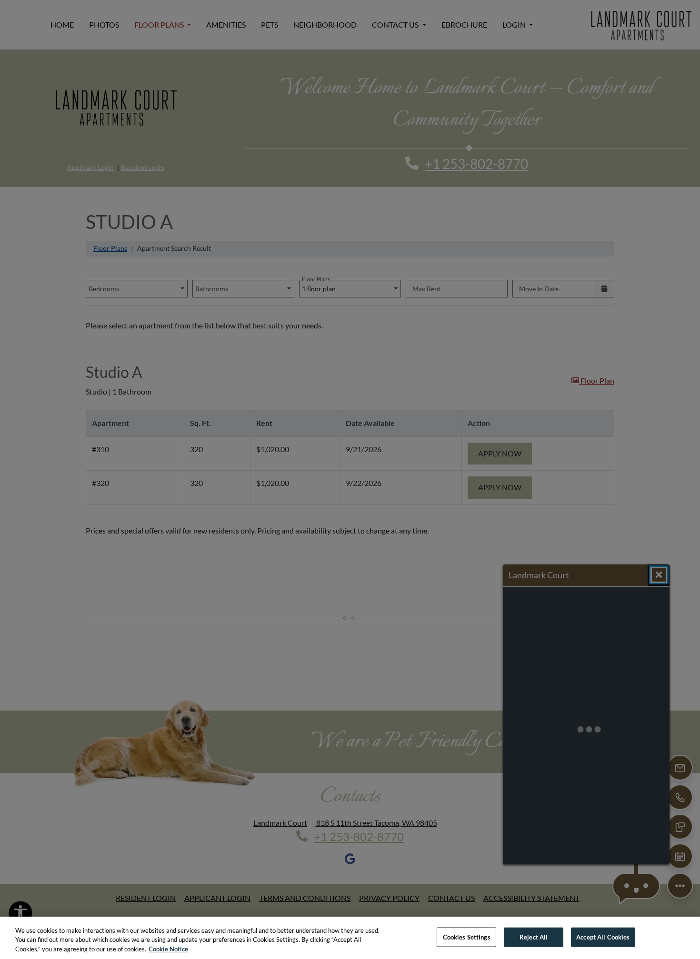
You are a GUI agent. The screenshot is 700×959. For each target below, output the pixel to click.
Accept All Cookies (603, 936)
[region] (350, 938)
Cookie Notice (168, 949)
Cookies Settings (466, 936)
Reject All (534, 936)
